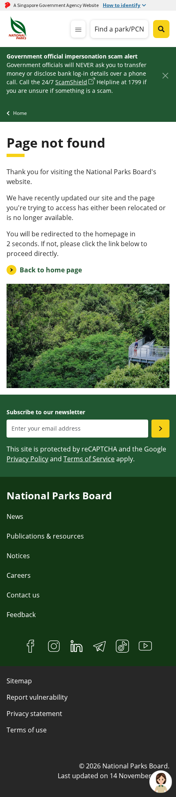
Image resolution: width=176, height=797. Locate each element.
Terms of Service (89, 458)
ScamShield (71, 82)
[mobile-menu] (78, 29)
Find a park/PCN (119, 29)
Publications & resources (45, 536)
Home (20, 113)
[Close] (165, 75)
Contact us (23, 594)
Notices (18, 555)
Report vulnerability (37, 697)
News (15, 516)
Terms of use (27, 729)
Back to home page (51, 269)
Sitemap (19, 680)
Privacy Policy (27, 458)
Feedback (21, 614)
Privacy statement (34, 713)
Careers (19, 575)
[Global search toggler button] (161, 29)
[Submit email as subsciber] (160, 429)
